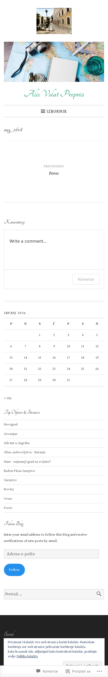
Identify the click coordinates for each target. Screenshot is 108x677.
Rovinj (9, 489)
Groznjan (10, 434)
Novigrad (11, 424)
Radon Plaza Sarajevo (19, 471)
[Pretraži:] (54, 594)
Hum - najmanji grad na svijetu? (27, 462)
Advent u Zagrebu (17, 443)
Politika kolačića (27, 656)
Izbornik (57, 111)
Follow (14, 570)
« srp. (8, 398)
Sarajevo (10, 480)
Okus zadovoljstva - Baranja (24, 452)
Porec (8, 508)
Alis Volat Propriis (54, 94)
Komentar (86, 279)
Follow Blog (13, 524)
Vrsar (8, 499)
